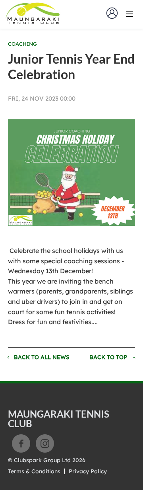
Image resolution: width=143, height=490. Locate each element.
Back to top (108, 357)
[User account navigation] (112, 13)
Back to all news (42, 357)
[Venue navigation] (129, 14)
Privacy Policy (88, 471)
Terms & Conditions (34, 471)
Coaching (22, 44)
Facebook (21, 443)
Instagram (45, 443)
